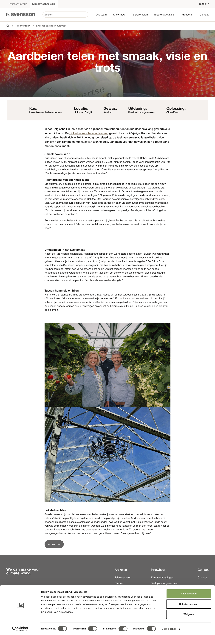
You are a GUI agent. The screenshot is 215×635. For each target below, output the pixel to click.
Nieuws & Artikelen (164, 14)
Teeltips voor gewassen (164, 583)
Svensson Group (18, 4)
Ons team (101, 14)
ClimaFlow (54, 544)
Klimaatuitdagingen (162, 577)
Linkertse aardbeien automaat (51, 26)
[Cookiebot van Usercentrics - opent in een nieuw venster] (20, 628)
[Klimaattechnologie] (7, 25)
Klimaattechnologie (43, 4)
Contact (204, 14)
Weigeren (189, 614)
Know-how (119, 14)
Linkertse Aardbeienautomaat (88, 133)
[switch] (92, 628)
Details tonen (169, 628)
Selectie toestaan (188, 604)
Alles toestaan (189, 593)
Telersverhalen (139, 14)
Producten (187, 14)
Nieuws (119, 583)
